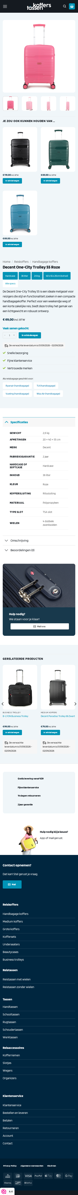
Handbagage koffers (45, 261)
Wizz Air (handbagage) (48, 393)
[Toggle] (6, 422)
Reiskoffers (21, 261)
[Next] (69, 56)
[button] (5, 6)
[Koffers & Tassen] (39, 6)
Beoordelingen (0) (22, 550)
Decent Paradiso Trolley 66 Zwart (58, 716)
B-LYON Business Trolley (15, 716)
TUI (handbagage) (46, 385)
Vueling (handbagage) (17, 393)
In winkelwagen (30, 335)
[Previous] (8, 56)
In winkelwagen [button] (12, 180)
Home (6, 261)
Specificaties (19, 422)
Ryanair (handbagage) (17, 385)
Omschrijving (19, 540)
